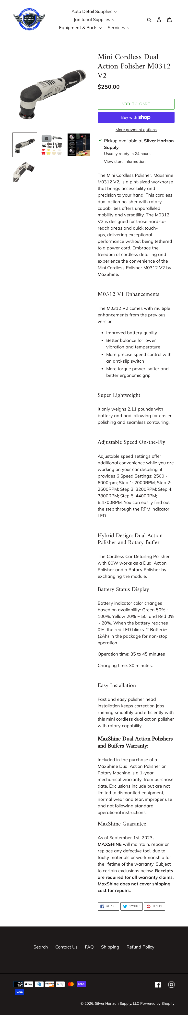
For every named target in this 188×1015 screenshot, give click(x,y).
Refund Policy (140, 947)
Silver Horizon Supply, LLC (117, 1003)
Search (41, 947)
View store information (124, 161)
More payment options (136, 129)
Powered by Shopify (157, 1003)
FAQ (89, 947)
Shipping (110, 947)
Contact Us (66, 947)
